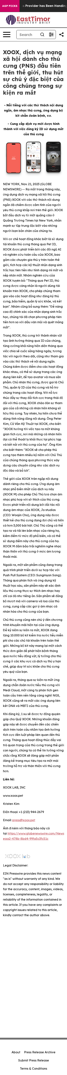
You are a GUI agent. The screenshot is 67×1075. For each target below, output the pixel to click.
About (16, 1052)
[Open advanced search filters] (51, 34)
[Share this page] (61, 34)
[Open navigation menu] (6, 34)
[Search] (42, 34)
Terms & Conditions (33, 1068)
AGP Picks (9, 6)
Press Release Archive (39, 1052)
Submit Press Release (33, 1060)
